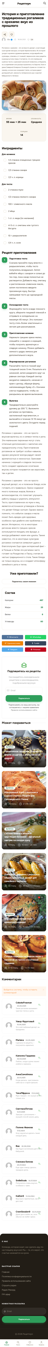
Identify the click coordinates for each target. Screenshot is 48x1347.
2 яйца (11, 211)
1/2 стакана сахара (17, 170)
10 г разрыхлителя (17, 235)
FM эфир (6, 1294)
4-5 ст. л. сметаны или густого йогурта (23, 227)
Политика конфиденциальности (17, 1276)
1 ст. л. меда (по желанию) (21, 218)
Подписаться (24, 698)
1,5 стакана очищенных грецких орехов (24, 161)
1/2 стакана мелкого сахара (22, 197)
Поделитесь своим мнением (24, 581)
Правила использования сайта (16, 1281)
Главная (5, 1272)
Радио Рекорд (8, 1290)
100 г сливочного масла (20, 204)
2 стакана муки (15, 190)
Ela (8, 39)
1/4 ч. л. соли (14, 242)
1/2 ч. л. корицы (15, 177)
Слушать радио (9, 1285)
